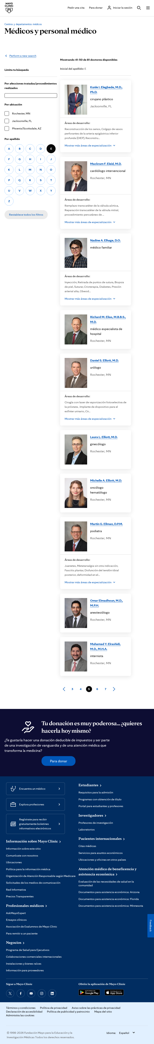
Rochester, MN (21, 113)
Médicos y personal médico (51, 30)
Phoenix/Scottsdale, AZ (26, 128)
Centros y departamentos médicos (23, 24)
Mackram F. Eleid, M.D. (106, 164)
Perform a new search (22, 56)
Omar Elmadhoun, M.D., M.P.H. (106, 602)
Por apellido (12, 139)
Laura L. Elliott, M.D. (104, 437)
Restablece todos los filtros (26, 214)
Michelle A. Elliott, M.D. (106, 480)
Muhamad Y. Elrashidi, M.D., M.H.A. (105, 646)
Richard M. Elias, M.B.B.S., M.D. (108, 319)
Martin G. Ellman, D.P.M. (106, 524)
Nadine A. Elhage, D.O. (105, 240)
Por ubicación (13, 104)
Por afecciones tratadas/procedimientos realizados (31, 86)
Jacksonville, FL (22, 121)
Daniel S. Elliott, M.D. (104, 360)
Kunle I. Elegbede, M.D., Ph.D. (106, 89)
